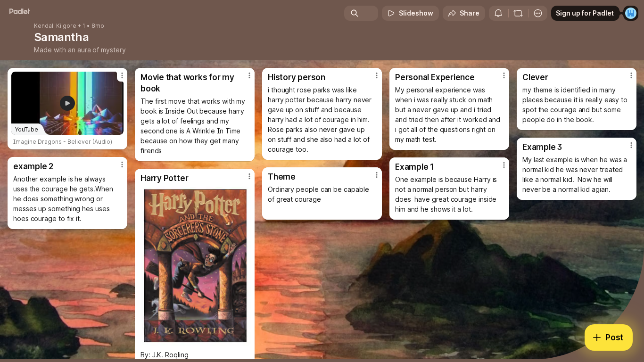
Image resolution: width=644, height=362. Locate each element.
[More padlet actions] (537, 13)
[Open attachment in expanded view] (195, 266)
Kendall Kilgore (55, 26)
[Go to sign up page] (630, 13)
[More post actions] (122, 75)
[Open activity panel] (498, 13)
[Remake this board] (518, 13)
